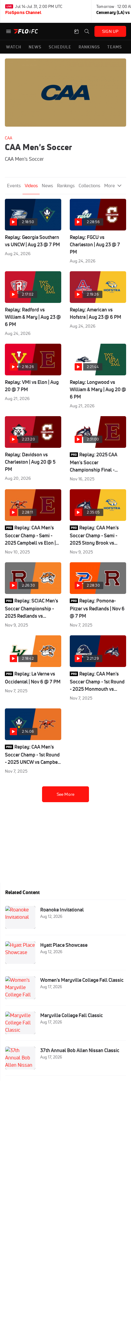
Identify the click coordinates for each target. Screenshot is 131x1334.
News (47, 185)
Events (14, 185)
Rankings (66, 185)
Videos (31, 185)
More (109, 185)
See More (65, 794)
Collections (89, 185)
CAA (8, 137)
